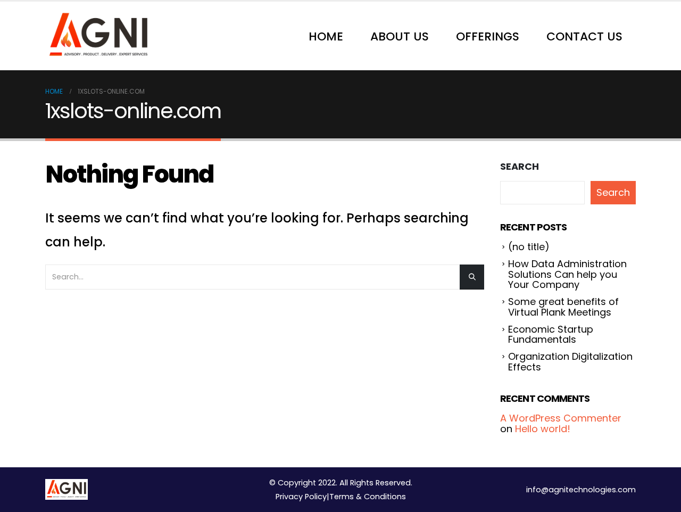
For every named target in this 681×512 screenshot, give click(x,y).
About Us (399, 36)
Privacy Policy (301, 496)
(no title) (529, 246)
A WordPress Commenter (560, 418)
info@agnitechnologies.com (581, 489)
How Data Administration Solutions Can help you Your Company (567, 274)
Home (326, 36)
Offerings (487, 36)
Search (519, 166)
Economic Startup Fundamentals (550, 334)
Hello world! (542, 428)
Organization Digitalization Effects (570, 362)
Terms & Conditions (367, 496)
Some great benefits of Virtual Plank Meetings (563, 307)
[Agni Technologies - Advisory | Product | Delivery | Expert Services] (98, 36)
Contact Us (584, 36)
